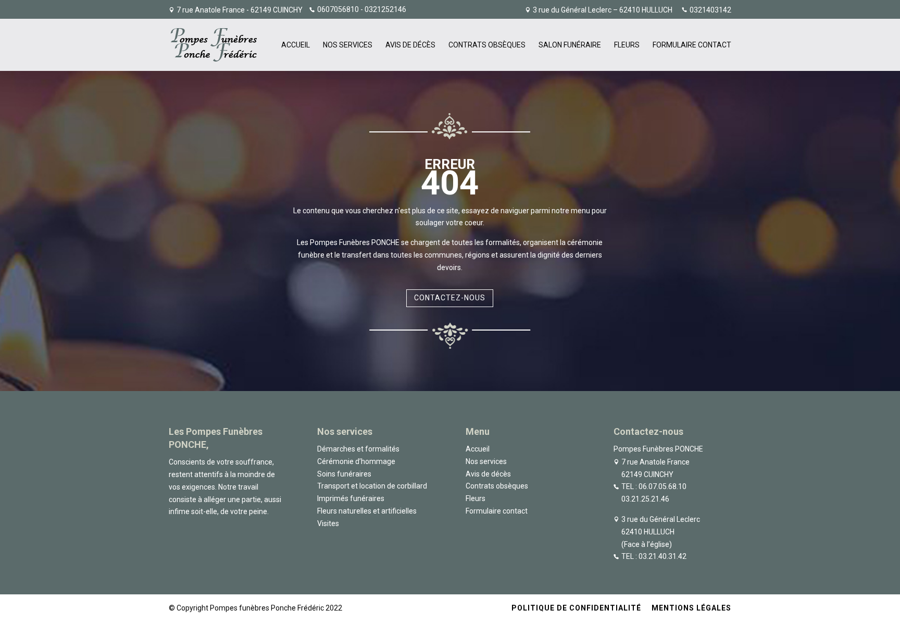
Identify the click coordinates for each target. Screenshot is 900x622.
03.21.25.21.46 (645, 499)
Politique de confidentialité (576, 608)
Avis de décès (410, 45)
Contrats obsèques (487, 45)
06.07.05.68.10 (662, 486)
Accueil (295, 45)
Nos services (347, 45)
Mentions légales (691, 608)
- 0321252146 (382, 9)
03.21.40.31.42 (662, 556)
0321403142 (710, 10)
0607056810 (338, 9)
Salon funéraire (570, 45)
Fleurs (627, 45)
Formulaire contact (692, 45)
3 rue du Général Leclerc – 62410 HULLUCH (602, 10)
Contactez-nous (449, 298)
